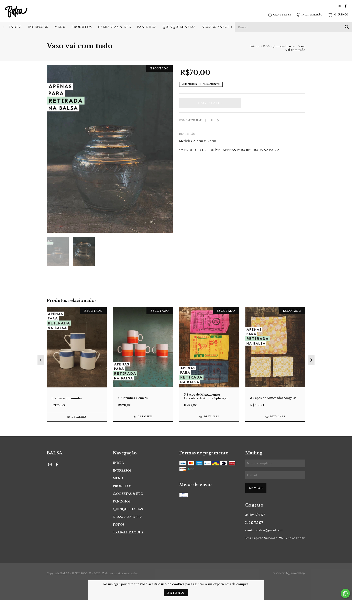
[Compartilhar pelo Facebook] (205, 120)
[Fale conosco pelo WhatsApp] (345, 593)
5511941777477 (255, 515)
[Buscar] (346, 27)
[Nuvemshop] (289, 574)
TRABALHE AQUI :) (128, 532)
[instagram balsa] (339, 6)
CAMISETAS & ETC (114, 27)
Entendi (176, 592)
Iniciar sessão (311, 14)
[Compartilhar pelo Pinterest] (218, 120)
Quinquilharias (284, 46)
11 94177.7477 (254, 522)
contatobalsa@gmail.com (264, 530)
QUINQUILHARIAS (179, 27)
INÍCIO (15, 27)
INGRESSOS (38, 27)
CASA (265, 46)
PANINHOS (146, 27)
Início (254, 46)
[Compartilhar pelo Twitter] (212, 120)
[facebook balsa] (345, 6)
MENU (59, 27)
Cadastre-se (282, 14)
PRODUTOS (82, 27)
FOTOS (118, 525)
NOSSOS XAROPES (218, 27)
